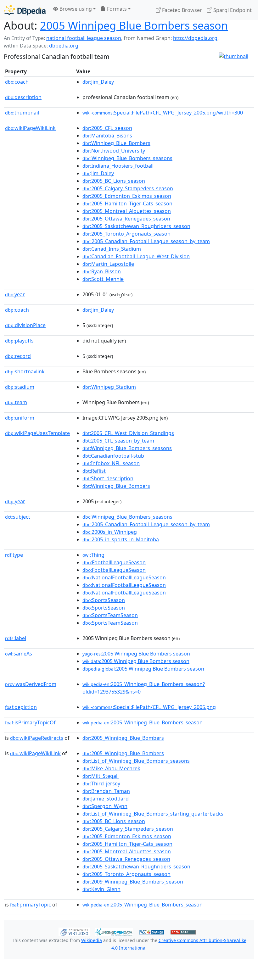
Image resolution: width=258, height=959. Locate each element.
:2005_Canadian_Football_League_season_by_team (146, 241)
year (15, 294)
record (18, 356)
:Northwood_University (113, 150)
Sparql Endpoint (232, 10)
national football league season (83, 38)
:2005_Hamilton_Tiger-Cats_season (127, 203)
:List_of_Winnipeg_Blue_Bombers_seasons (136, 760)
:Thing (93, 554)
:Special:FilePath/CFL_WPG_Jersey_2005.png (149, 707)
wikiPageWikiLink (30, 128)
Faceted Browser (181, 10)
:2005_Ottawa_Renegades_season (126, 218)
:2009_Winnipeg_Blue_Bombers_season (132, 881)
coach (17, 81)
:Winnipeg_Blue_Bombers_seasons (127, 158)
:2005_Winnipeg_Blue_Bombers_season (142, 722)
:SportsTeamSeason (110, 615)
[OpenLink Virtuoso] (74, 931)
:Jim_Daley (98, 81)
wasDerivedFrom (30, 684)
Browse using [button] (75, 8)
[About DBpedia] (25, 10)
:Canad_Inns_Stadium (111, 248)
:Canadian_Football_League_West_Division (136, 256)
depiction (21, 707)
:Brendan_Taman (106, 791)
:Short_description (107, 478)
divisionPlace (25, 325)
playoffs (19, 340)
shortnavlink (25, 371)
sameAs (18, 653)
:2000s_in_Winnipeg (109, 531)
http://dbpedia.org (195, 38)
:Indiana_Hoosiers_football (118, 165)
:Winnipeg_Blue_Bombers (116, 143)
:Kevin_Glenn (101, 889)
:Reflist (94, 470)
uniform (19, 417)
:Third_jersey (101, 783)
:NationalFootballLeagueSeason (124, 577)
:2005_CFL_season (107, 128)
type (14, 554)
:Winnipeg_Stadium (109, 386)
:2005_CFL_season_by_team (118, 440)
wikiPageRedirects (36, 737)
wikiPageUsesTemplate (37, 433)
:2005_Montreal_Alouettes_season (126, 211)
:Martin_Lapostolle (108, 263)
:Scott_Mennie (103, 279)
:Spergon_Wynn (104, 806)
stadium (19, 386)
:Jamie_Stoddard (105, 798)
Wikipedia (91, 940)
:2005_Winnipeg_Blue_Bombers (123, 737)
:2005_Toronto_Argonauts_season (126, 233)
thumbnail (22, 112)
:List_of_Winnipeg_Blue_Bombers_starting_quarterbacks (152, 813)
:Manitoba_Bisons (107, 135)
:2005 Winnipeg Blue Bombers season (136, 653)
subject (17, 516)
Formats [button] (116, 8)
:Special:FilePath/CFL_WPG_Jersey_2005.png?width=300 (162, 112)
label (15, 638)
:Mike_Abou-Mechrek (111, 768)
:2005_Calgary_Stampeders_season (127, 188)
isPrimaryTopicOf (30, 722)
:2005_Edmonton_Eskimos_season (126, 195)
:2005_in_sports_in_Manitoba (120, 539)
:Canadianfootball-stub (113, 455)
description (23, 97)
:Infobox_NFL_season (111, 463)
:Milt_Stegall (100, 775)
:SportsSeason (103, 600)
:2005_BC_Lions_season (113, 180)
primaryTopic (30, 904)
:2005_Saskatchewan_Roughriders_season (136, 226)
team (16, 402)
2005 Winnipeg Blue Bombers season (134, 25)
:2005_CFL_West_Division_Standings (128, 433)
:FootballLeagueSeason (114, 562)
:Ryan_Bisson (101, 271)
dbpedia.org (63, 45)
